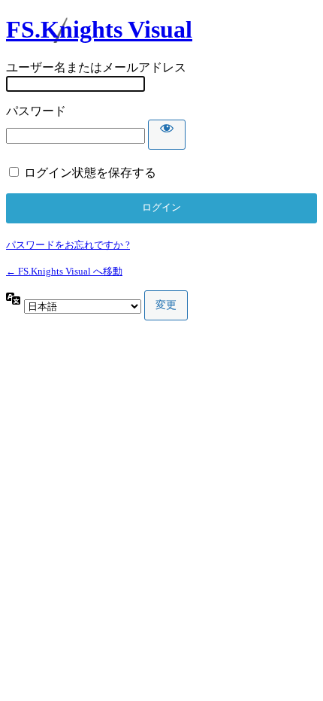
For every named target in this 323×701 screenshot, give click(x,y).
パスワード (36, 111)
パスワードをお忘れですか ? (68, 244)
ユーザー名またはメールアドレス (96, 67)
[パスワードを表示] (167, 135)
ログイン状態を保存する (90, 172)
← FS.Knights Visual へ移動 (64, 271)
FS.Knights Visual (99, 29)
